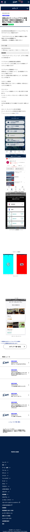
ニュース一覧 (10, 445)
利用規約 (4, 522)
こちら (16, 113)
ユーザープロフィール (7, 527)
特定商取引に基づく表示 (7, 524)
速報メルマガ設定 (6, 530)
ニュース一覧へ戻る (15, 438)
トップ (4, 445)
